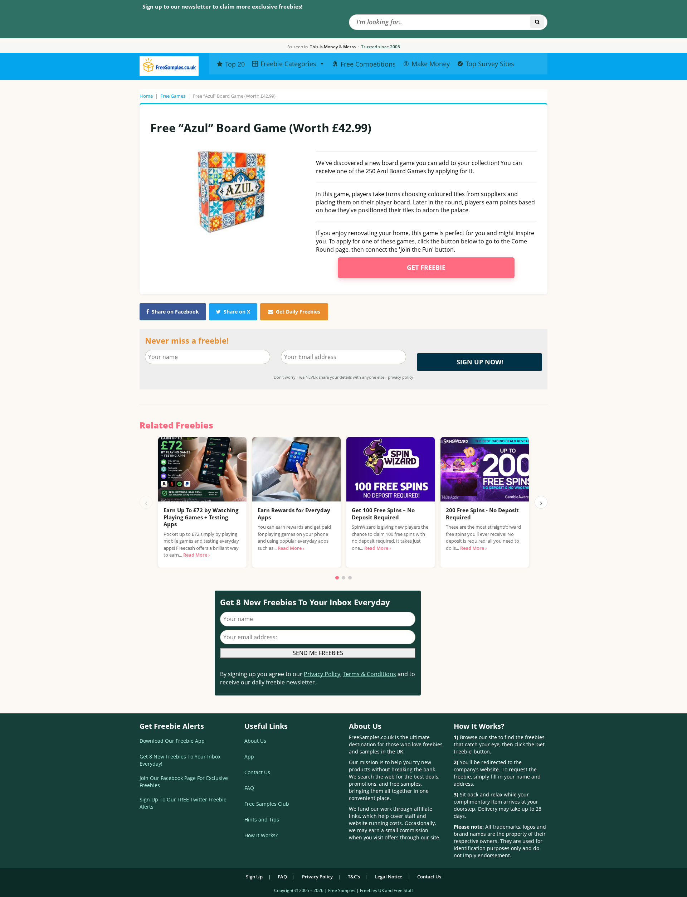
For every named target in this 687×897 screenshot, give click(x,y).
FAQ (249, 788)
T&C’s (354, 876)
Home (146, 96)
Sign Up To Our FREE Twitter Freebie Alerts (183, 803)
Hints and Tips (261, 819)
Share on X (237, 311)
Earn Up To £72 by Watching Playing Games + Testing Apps (201, 517)
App (249, 756)
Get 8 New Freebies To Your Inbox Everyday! (180, 760)
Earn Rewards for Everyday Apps (294, 513)
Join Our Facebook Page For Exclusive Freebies (184, 782)
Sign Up (254, 876)
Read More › (196, 555)
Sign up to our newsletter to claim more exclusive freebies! (222, 6)
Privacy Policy (322, 674)
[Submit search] (537, 22)
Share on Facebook (175, 311)
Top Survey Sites (490, 63)
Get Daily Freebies (298, 311)
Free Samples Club (266, 803)
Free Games (172, 96)
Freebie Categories (288, 63)
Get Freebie (426, 267)
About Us (255, 740)
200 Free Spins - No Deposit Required (482, 513)
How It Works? (261, 835)
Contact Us (257, 772)
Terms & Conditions (369, 674)
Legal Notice (388, 876)
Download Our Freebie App (172, 740)
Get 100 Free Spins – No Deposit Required (383, 513)
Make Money (430, 63)
